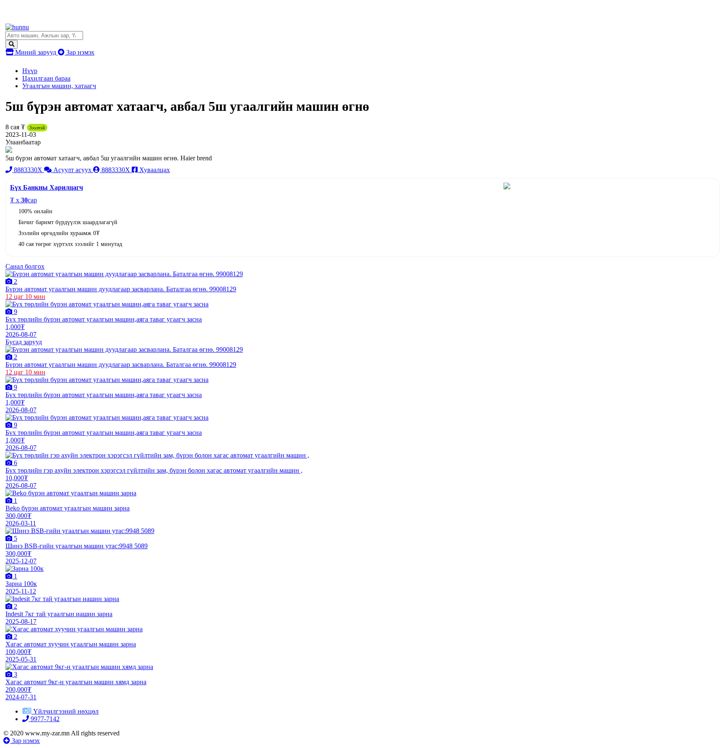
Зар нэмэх (79, 52)
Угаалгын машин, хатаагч (59, 85)
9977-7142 (44, 718)
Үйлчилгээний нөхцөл (66, 711)
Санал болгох (24, 266)
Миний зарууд (35, 52)
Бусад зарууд (23, 341)
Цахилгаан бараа (46, 78)
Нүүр (29, 70)
